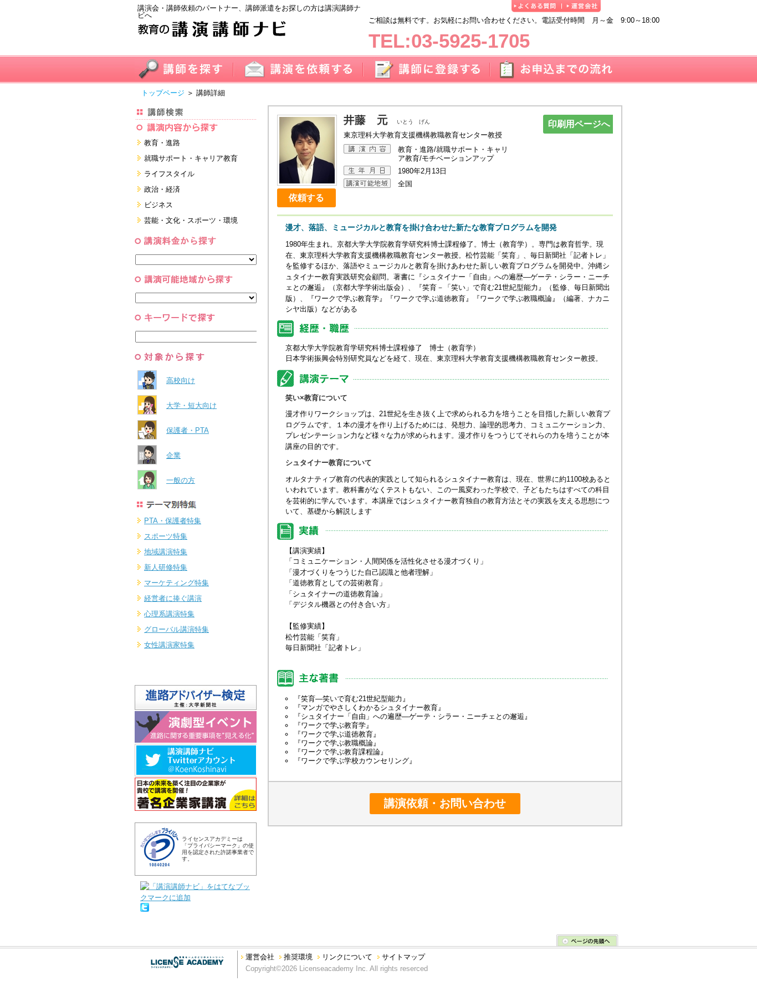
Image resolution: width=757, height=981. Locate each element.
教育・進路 (162, 143)
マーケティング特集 (176, 583)
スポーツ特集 (165, 536)
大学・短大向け (191, 405)
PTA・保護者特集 (172, 521)
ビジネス (158, 205)
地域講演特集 (165, 552)
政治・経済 (162, 189)
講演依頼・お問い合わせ (445, 803)
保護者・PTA (187, 430)
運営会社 (259, 957)
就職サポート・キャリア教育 (191, 158)
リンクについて (347, 957)
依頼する (306, 197)
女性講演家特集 (169, 645)
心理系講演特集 (169, 614)
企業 (173, 455)
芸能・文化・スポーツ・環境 (191, 220)
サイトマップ (403, 957)
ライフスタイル (169, 174)
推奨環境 (298, 957)
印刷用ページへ (579, 124)
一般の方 (180, 480)
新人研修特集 (165, 567)
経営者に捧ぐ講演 (173, 598)
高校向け (180, 380)
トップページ (163, 93)
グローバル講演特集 (176, 629)
